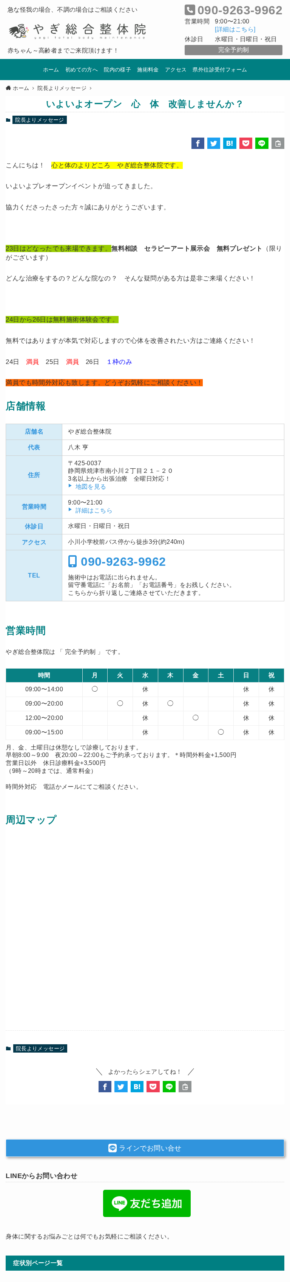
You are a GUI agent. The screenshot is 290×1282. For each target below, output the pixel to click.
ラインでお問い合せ (149, 1148)
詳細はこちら (94, 510)
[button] (197, 143)
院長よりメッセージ (39, 120)
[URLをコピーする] (277, 143)
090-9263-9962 (121, 561)
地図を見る (91, 486)
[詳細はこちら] (235, 29)
